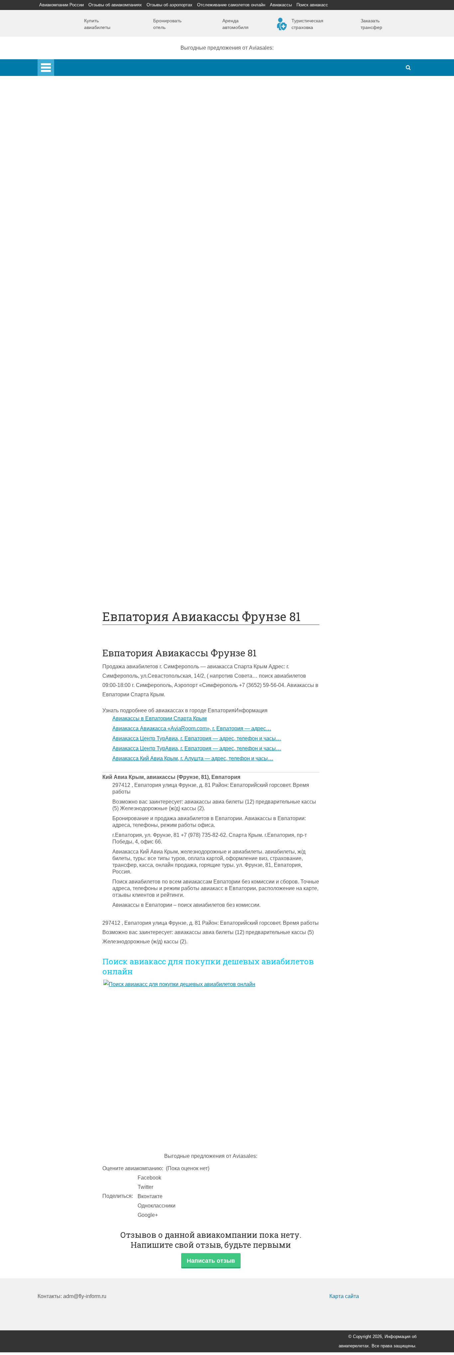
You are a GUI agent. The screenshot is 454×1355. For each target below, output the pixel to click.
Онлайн (73, 505)
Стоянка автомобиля (90, 542)
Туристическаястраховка (307, 24)
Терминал (76, 468)
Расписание (79, 319)
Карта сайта (344, 1296)
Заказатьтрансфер (371, 24)
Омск (70, 207)
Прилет (73, 403)
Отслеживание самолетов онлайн (231, 4)
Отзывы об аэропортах (169, 4)
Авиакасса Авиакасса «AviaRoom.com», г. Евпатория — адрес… (191, 728)
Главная (64, 64)
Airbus (71, 244)
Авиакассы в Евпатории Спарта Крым (159, 718)
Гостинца (75, 449)
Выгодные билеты (86, 570)
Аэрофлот (76, 123)
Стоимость (77, 440)
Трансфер (76, 347)
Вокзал (72, 216)
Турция (73, 151)
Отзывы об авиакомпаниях (115, 4)
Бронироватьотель (167, 24)
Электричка (78, 356)
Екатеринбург (81, 188)
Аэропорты (64, 114)
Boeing (72, 263)
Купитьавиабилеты (97, 24)
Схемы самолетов (86, 253)
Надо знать (64, 589)
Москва (73, 179)
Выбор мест (79, 272)
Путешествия (67, 552)
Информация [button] (251, 710)
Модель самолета (85, 281)
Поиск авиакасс (312, 4)
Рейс (70, 328)
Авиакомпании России (61, 4)
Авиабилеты (79, 300)
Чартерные (78, 309)
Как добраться (68, 291)
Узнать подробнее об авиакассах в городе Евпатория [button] (168, 710)
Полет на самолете (87, 580)
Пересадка (77, 412)
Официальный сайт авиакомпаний (107, 514)
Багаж (71, 421)
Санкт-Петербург (85, 160)
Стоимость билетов (88, 496)
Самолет (61, 235)
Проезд (73, 375)
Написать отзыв (211, 1260)
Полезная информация (79, 477)
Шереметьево (81, 142)
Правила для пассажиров (96, 533)
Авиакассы (281, 4)
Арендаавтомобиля (235, 24)
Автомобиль (79, 384)
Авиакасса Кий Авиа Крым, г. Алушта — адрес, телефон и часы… (192, 758)
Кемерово (76, 197)
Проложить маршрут (89, 561)
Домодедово (79, 132)
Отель (71, 431)
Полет (58, 393)
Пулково (74, 169)
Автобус (74, 365)
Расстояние (78, 337)
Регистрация (79, 225)
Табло (71, 459)
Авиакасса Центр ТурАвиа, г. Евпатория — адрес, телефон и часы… (196, 738)
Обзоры (73, 487)
